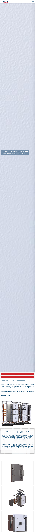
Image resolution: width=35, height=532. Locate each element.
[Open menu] (33, 2)
